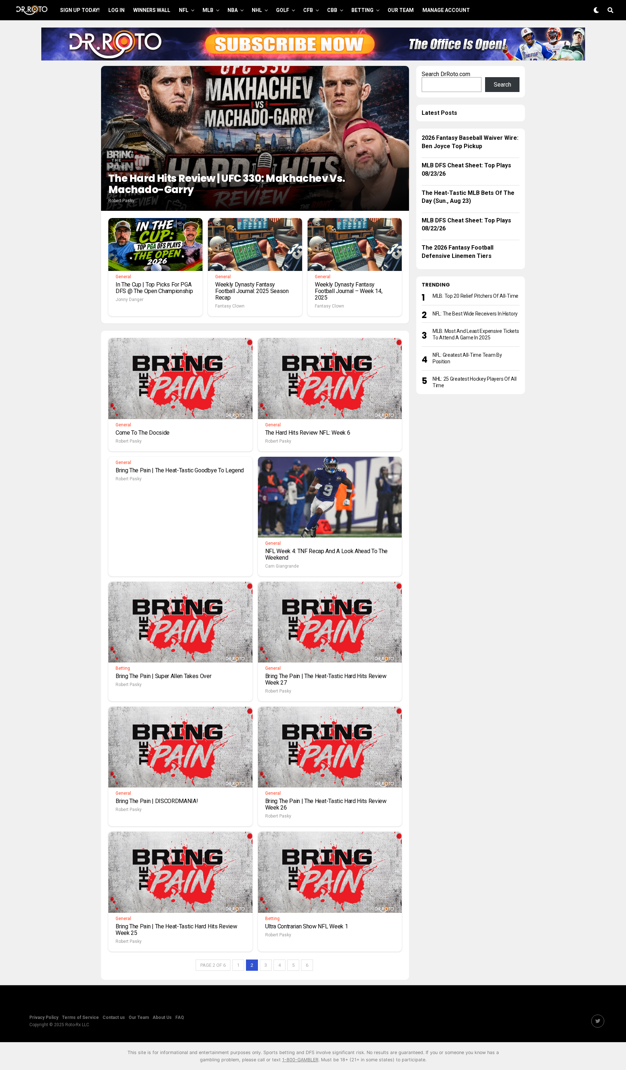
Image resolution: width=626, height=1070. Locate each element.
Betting (362, 10)
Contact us (114, 1017)
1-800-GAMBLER (300, 1059)
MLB (208, 10)
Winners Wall (151, 10)
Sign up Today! (80, 10)
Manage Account (446, 10)
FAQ (179, 1017)
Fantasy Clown (230, 306)
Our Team (401, 10)
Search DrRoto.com (446, 74)
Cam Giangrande (282, 566)
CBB (332, 10)
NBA (233, 10)
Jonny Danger (129, 299)
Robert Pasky (121, 200)
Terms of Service (80, 1017)
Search (502, 84)
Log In (116, 10)
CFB (308, 10)
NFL (183, 10)
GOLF (282, 10)
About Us (162, 1017)
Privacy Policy (43, 1017)
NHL (257, 10)
